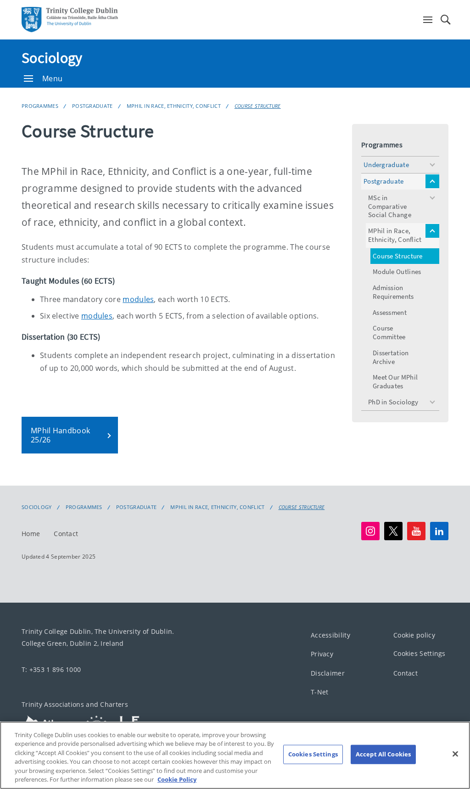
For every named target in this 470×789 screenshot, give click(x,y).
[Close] (455, 754)
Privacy (322, 654)
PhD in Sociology (393, 401)
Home (31, 533)
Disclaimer (328, 673)
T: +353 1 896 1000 (51, 669)
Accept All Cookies (383, 754)
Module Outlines (397, 271)
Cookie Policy (176, 779)
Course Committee (389, 332)
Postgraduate (92, 105)
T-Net (320, 692)
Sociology (52, 58)
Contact (66, 533)
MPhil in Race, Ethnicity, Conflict (174, 105)
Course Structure (258, 105)
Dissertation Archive (391, 357)
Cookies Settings (419, 653)
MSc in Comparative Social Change (389, 206)
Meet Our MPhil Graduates (395, 381)
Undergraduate (386, 164)
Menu (52, 78)
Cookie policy (414, 635)
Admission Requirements (393, 292)
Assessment (390, 312)
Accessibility (330, 635)
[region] (235, 755)
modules (138, 299)
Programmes (40, 105)
